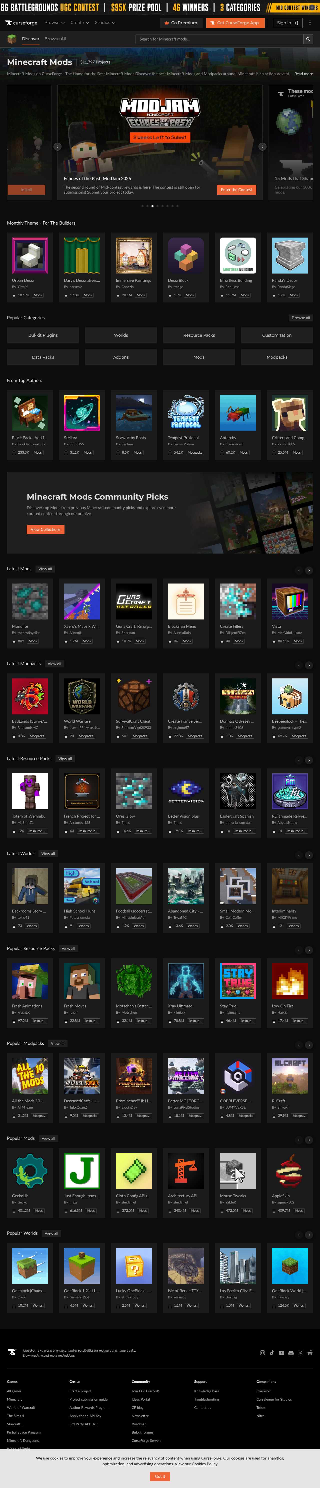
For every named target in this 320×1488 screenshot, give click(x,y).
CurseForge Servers (146, 1441)
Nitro (260, 1416)
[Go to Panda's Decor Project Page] (290, 267)
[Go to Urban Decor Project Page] (30, 267)
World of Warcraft (21, 1408)
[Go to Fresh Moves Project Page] (82, 993)
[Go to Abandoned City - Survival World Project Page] (186, 898)
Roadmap (139, 1424)
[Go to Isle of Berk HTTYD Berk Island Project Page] (186, 1278)
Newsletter (140, 1416)
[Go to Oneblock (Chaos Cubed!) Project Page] (30, 1278)
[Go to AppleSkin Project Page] (290, 1183)
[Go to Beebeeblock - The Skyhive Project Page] (290, 708)
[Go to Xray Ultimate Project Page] (186, 993)
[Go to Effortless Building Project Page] (238, 267)
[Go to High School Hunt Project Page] (82, 898)
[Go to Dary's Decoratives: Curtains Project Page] (82, 267)
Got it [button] (160, 1477)
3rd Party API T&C (84, 1424)
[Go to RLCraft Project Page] (290, 1088)
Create (77, 22)
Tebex (260, 1408)
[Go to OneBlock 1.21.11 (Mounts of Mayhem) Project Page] (82, 1278)
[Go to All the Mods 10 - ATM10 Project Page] (30, 1088)
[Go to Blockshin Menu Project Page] (186, 613)
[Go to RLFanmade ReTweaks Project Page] (290, 803)
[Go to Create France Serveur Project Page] (186, 708)
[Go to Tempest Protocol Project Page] (186, 425)
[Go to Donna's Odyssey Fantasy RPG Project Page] (238, 708)
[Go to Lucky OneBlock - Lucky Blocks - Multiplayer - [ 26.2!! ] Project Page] (134, 1278)
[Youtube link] (281, 1353)
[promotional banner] (160, 7)
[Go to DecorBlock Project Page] (186, 267)
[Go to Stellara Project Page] (82, 425)
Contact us (202, 1408)
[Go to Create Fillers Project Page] (238, 613)
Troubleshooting (206, 1399)
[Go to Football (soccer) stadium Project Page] (134, 898)
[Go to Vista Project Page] (290, 613)
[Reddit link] (310, 1353)
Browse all (301, 318)
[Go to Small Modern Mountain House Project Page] (238, 898)
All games (14, 1391)
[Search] (308, 39)
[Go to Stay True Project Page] (238, 993)
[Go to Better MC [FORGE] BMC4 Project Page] (186, 1088)
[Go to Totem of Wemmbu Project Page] (30, 803)
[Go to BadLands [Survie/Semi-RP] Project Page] (30, 708)
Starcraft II (15, 1424)
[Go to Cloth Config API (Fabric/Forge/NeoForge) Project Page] (134, 1183)
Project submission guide (89, 1399)
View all (45, 569)
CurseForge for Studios (274, 1399)
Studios (102, 22)
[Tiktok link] (272, 1353)
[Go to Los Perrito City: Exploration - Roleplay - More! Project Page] (238, 1278)
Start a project (81, 1391)
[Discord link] (291, 1353)
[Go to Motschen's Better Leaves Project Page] (134, 993)
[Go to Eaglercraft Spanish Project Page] (238, 803)
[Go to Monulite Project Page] (30, 613)
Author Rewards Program (89, 1408)
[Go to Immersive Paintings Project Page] (134, 267)
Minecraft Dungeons (23, 1441)
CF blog (138, 1408)
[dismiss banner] (312, 7)
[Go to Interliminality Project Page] (290, 898)
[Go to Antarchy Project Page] (238, 425)
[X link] (301, 1353)
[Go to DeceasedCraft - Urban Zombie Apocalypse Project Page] (82, 1088)
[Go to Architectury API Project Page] (186, 1183)
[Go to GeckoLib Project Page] (30, 1183)
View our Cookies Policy (196, 1464)
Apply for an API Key (85, 1416)
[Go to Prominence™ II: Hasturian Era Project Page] (134, 1088)
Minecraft (14, 1399)
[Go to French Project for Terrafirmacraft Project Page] (82, 803)
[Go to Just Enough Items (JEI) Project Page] (82, 1183)
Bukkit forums (143, 1432)
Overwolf (263, 1391)
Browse (52, 22)
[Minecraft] (12, 39)
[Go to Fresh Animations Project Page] (30, 993)
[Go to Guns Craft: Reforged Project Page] (134, 613)
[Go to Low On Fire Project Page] (290, 993)
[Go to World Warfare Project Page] (82, 708)
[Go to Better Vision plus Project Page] (186, 803)
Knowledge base (206, 1391)
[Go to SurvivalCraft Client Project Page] (134, 708)
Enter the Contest (236, 190)
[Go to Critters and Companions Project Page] (290, 425)
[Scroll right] (309, 571)
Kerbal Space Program (24, 1432)
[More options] (310, 23)
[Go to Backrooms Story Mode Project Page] (30, 898)
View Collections (45, 530)
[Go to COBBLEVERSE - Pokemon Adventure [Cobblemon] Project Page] (238, 1088)
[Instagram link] (263, 1353)
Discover (31, 38)
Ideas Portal (141, 1399)
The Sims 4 (15, 1416)
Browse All (55, 38)
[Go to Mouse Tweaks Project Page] (238, 1183)
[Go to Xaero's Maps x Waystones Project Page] (82, 613)
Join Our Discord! (145, 1391)
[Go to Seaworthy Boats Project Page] (134, 425)
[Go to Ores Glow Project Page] (134, 803)
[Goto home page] (21, 22)
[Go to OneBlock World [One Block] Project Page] (290, 1278)
